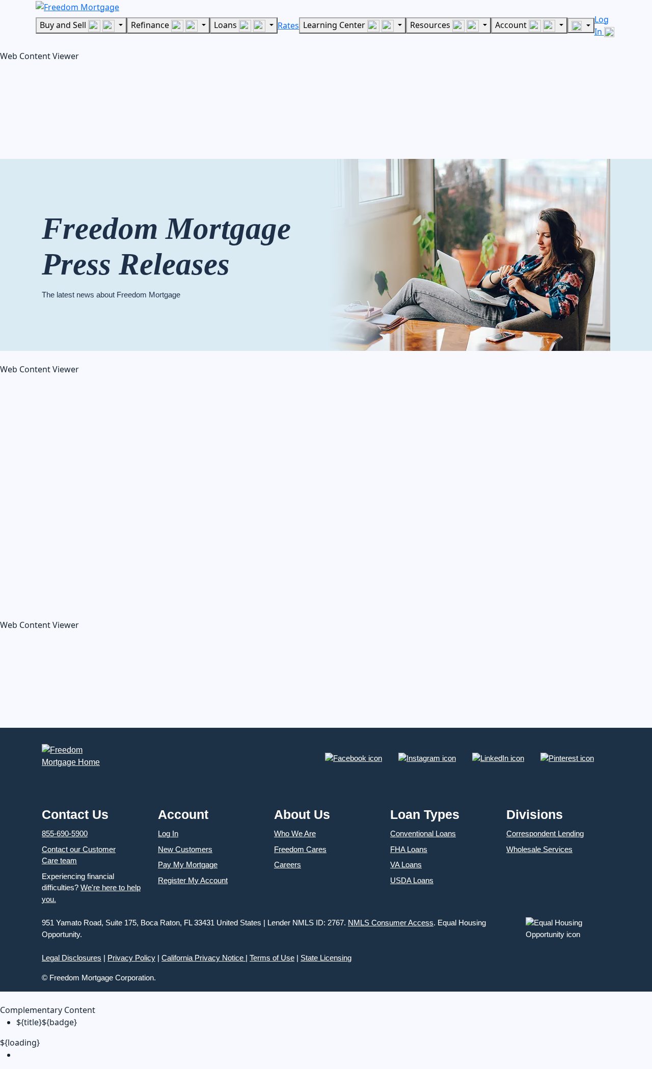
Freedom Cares (300, 849)
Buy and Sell (64, 25)
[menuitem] (334, 1055)
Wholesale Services (539, 849)
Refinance (151, 25)
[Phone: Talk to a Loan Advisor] (580, 25)
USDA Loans (411, 880)
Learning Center (335, 25)
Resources (431, 25)
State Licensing (326, 957)
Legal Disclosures (71, 957)
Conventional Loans (423, 833)
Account (512, 25)
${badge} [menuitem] (46, 1022)
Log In (168, 833)
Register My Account (193, 880)
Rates (288, 25)
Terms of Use (272, 957)
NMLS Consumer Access (390, 922)
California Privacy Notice (203, 957)
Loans (226, 25)
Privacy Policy (131, 957)
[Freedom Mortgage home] (77, 6)
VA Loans (406, 864)
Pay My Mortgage (188, 864)
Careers (287, 864)
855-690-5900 (65, 833)
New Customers (185, 849)
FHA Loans (408, 849)
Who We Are (295, 833)
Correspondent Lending (545, 833)
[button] (76, 107)
